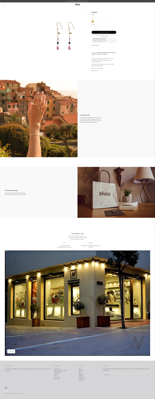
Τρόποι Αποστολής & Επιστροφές (60, 370)
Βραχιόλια (81, 373)
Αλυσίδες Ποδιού (82, 378)
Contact (55, 375)
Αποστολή (105, 34)
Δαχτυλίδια (81, 375)
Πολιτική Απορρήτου (58, 372)
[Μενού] (3, 4)
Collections (81, 380)
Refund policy (56, 378)
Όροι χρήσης (56, 373)
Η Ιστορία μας (56, 368)
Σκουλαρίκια (94, 52)
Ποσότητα (93, 24)
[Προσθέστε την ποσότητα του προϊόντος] (93, 27)
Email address (107, 373)
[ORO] (93, 21)
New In (80, 368)
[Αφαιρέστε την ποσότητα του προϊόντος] (97, 27)
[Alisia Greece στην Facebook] (5, 387)
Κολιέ (80, 372)
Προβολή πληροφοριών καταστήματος (99, 41)
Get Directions (11, 351)
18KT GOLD (81, 370)
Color (93, 18)
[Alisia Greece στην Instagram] (6, 387)
